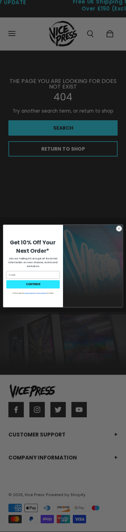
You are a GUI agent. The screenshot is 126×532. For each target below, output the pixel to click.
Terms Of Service (41, 293)
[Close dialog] (118, 228)
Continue (33, 284)
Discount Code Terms (30, 293)
